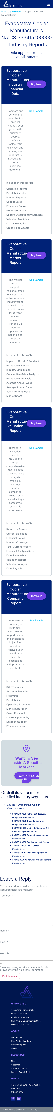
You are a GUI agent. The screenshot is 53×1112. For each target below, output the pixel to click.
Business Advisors (19, 1013)
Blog (13, 1061)
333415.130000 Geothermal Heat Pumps (30, 842)
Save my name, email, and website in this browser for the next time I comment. (24, 968)
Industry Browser (11, 11)
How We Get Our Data (21, 1041)
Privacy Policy (9, 1109)
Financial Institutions (20, 1024)
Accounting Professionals (22, 1010)
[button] (48, 5)
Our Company (17, 1037)
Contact (14, 1048)
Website (5, 953)
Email (4, 942)
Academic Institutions (20, 1017)
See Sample (36, 111)
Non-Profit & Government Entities (25, 1021)
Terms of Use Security (27, 1109)
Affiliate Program (18, 1044)
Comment (6, 895)
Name (4, 930)
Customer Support (19, 1068)
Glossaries (15, 1065)
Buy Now (36, 84)
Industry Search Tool (20, 1072)
